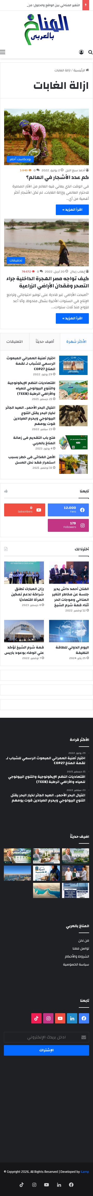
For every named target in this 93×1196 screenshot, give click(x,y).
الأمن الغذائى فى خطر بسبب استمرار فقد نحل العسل (31, 460)
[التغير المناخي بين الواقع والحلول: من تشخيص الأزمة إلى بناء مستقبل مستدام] (17, 856)
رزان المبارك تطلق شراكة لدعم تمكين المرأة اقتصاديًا (27, 594)
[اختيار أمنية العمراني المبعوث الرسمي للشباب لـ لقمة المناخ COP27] (73, 365)
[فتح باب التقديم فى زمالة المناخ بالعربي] (73, 442)
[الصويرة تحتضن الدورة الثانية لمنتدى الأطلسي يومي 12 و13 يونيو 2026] (46, 873)
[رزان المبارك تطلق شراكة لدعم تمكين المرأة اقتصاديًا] (24, 572)
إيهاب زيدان (77, 271)
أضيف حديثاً (45, 341)
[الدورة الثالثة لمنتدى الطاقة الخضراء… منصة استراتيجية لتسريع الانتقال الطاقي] (75, 890)
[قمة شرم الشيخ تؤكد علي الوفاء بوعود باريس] (24, 631)
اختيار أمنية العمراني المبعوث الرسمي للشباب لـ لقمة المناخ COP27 (30, 363)
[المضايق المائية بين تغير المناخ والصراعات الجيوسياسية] (46, 890)
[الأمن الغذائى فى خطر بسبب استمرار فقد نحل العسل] (73, 464)
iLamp (85, 1172)
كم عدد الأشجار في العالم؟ (57, 177)
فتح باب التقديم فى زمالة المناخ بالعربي (34, 440)
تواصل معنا (81, 948)
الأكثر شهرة (76, 341)
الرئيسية (79, 70)
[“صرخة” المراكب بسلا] (17, 873)
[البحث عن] (90, 52)
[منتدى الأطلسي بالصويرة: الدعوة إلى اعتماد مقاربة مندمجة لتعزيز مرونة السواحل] (75, 873)
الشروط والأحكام (77, 956)
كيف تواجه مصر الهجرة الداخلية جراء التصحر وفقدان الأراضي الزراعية (47, 282)
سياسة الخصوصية (76, 964)
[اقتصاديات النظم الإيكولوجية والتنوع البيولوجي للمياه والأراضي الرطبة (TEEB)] (73, 390)
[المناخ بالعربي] (46, 29)
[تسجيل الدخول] (81, 52)
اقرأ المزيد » (72, 209)
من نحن (83, 940)
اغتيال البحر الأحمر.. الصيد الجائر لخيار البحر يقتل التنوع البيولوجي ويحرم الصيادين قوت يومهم (30, 415)
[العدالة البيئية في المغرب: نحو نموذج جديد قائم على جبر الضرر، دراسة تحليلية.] (46, 856)
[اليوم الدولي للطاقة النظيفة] (69, 631)
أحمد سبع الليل (75, 170)
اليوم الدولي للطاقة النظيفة (72, 650)
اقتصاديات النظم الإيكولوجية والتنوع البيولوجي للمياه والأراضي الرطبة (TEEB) (31, 388)
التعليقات (14, 341)
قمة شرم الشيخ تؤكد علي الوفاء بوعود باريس (24, 650)
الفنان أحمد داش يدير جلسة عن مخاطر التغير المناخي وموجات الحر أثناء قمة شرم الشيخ (70, 597)
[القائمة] (2, 52)
